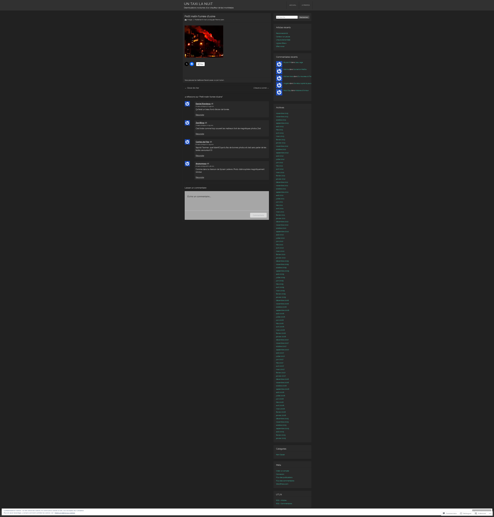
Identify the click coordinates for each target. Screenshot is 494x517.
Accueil (292, 5)
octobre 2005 (281, 425)
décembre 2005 (282, 419)
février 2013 (280, 140)
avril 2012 (280, 169)
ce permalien (219, 80)
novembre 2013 (282, 117)
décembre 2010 (282, 222)
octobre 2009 (281, 268)
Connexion (280, 474)
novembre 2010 (282, 225)
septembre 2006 (282, 389)
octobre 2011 (281, 189)
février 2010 (280, 254)
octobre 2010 (281, 228)
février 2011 (280, 215)
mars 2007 (280, 369)
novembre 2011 (282, 186)
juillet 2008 (280, 317)
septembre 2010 (282, 231)
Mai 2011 (279, 205)
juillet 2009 (280, 277)
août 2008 (280, 313)
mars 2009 (280, 291)
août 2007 (280, 353)
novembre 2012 (282, 146)
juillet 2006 (280, 396)
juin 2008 (280, 320)
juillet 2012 (280, 159)
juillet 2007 (280, 356)
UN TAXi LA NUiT (198, 4)
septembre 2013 (282, 123)
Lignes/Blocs (281, 43)
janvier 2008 (281, 337)
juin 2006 (280, 399)
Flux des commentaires (285, 481)
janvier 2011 (280, 218)
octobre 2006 (281, 386)
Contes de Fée (202, 142)
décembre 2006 (282, 379)
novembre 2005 (282, 422)
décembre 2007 (282, 340)
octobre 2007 (281, 346)
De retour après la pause (303, 83)
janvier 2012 (280, 179)
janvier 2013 (280, 143)
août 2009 (280, 274)
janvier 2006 (281, 415)
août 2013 (280, 126)
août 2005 (280, 432)
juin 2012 (279, 162)
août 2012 (280, 156)
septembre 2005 (282, 428)
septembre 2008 (282, 310)
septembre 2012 (282, 153)
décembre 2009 (282, 261)
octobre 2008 (281, 307)
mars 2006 (280, 409)
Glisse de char (192, 88)
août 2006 (280, 392)
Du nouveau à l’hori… (305, 76)
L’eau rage (299, 62)
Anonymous (201, 164)
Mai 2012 (279, 166)
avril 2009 (280, 287)
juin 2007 (279, 359)
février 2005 (280, 435)
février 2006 (281, 412)
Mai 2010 (279, 245)
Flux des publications (284, 477)
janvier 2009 (281, 297)
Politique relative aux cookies (65, 513)
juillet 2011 (280, 199)
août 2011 (279, 195)
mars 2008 (280, 330)
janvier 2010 (281, 258)
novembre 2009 (282, 264)
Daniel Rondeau (203, 104)
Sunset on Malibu (300, 69)
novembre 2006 (282, 383)
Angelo (286, 83)
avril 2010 (280, 248)
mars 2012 (280, 172)
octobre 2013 (281, 120)
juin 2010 (279, 241)
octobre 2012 (281, 149)
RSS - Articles (281, 500)
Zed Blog (200, 123)
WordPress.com (282, 484)
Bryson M (287, 62)
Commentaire (258, 215)
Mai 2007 (279, 363)
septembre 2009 (282, 271)
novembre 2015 (282, 113)
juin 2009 (280, 281)
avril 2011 (279, 208)
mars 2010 (280, 251)
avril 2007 (280, 366)
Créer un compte (282, 471)
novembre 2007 (282, 343)
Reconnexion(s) (282, 33)
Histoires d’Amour (302, 90)
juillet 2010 (280, 238)
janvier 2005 (281, 438)
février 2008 (281, 333)
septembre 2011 (282, 192)
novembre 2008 (282, 304)
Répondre (200, 115)
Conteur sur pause (283, 37)
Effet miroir (280, 46)
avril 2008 (280, 327)
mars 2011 (280, 212)
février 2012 (280, 176)
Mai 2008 (280, 323)
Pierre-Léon (219, 20)
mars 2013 (280, 136)
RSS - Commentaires (284, 504)
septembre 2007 (282, 350)
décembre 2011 (282, 182)
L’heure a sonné (261, 88)
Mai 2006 (280, 402)
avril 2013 (280, 133)
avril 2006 (280, 405)
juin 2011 (279, 202)
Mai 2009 (279, 284)
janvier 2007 (281, 376)
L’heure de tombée (283, 40)
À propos (306, 5)
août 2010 (280, 235)
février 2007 (280, 373)
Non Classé (280, 455)
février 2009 (281, 294)
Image (189, 20)
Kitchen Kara (288, 76)
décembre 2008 (282, 300)
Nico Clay (287, 90)
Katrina (286, 69)
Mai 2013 (279, 130)
